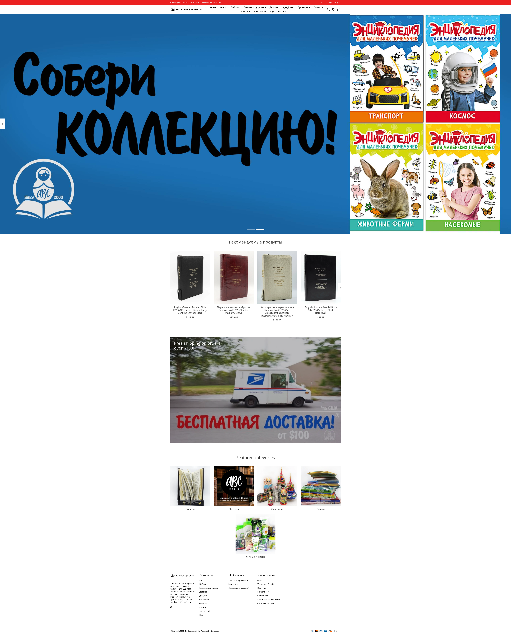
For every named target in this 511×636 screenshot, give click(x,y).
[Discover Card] (330, 631)
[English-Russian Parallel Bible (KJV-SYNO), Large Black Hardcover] (321, 277)
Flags (271, 11)
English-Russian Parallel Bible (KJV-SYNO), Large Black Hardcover (321, 309)
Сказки (321, 509)
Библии (190, 509)
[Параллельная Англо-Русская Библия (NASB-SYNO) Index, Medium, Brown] (234, 277)
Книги (202, 580)
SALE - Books (260, 11)
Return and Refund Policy (268, 599)
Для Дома (204, 595)
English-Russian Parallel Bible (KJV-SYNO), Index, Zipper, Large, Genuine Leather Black (190, 309)
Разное (202, 607)
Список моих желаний (238, 588)
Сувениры (277, 509)
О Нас (260, 580)
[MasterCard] (316, 631)
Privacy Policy (263, 591)
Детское (203, 591)
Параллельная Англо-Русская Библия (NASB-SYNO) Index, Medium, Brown (233, 309)
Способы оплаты (265, 595)
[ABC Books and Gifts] (186, 9)
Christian (234, 509)
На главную (211, 7)
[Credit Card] (312, 631)
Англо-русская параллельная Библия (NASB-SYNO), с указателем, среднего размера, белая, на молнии (277, 311)
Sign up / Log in (334, 2)
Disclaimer (262, 588)
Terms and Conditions (267, 584)
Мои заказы (233, 584)
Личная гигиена (255, 556)
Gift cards (282, 11)
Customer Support (265, 603)
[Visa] (321, 631)
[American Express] (325, 631)
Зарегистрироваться (238, 580)
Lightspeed (215, 631)
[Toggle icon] (328, 9)
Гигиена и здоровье (208, 588)
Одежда (203, 603)
